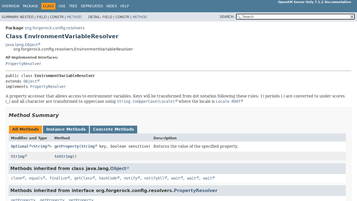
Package (30, 6)
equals (35, 178)
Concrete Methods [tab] (113, 129)
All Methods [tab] (25, 129)
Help (124, 6)
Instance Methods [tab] (66, 129)
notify (130, 178)
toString (63, 156)
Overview (11, 6)
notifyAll (154, 178)
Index (111, 6)
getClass (83, 178)
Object (30, 81)
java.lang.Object (22, 44)
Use (62, 6)
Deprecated (92, 6)
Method (74, 17)
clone (16, 178)
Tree (73, 6)
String (40, 146)
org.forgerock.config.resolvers (55, 28)
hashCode (108, 178)
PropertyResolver (23, 63)
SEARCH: (227, 17)
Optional (20, 146)
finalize (58, 178)
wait (175, 178)
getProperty (66, 146)
